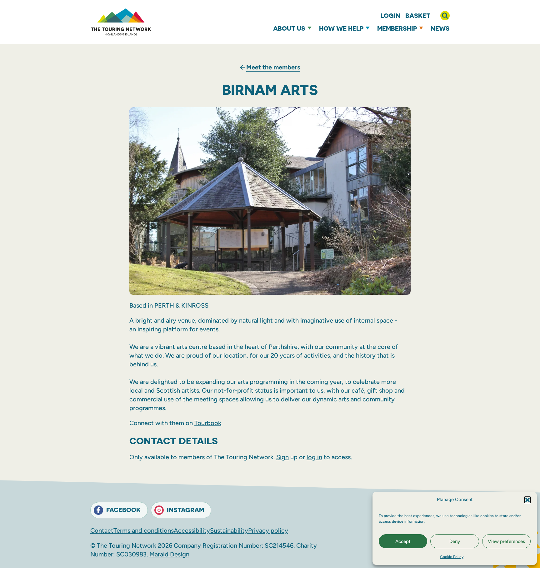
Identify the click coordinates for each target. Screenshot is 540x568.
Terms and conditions (143, 530)
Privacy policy (268, 530)
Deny (454, 541)
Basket (417, 15)
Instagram (185, 510)
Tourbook (207, 423)
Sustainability (229, 530)
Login (390, 15)
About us (289, 28)
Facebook (123, 510)
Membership (397, 28)
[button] (527, 500)
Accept (403, 541)
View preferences (506, 541)
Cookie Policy (451, 557)
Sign (282, 457)
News (440, 28)
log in (314, 457)
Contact (101, 530)
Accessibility (192, 530)
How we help (341, 28)
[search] (445, 15)
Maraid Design (169, 554)
